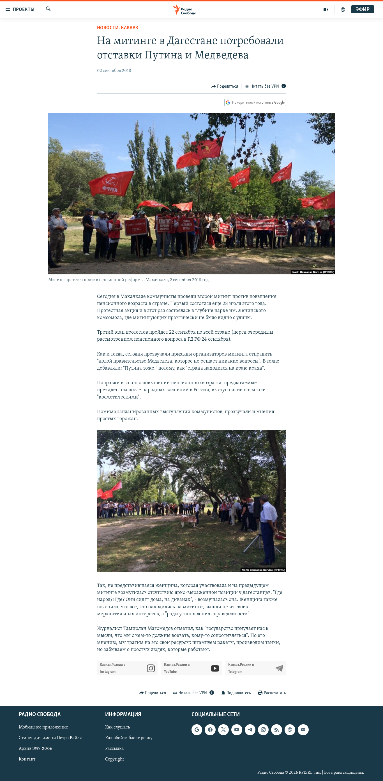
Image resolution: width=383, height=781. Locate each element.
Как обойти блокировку (129, 738)
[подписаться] (303, 730)
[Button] (224, 86)
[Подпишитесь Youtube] (236, 730)
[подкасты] (342, 9)
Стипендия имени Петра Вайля (50, 738)
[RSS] (276, 730)
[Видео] (325, 9)
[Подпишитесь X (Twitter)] (223, 730)
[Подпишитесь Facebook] (210, 730)
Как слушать (117, 727)
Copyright (114, 759)
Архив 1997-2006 (35, 749)
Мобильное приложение (43, 727)
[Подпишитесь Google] (197, 730)
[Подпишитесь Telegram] (250, 730)
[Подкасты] (290, 730)
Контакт (27, 759)
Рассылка (114, 749)
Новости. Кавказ (117, 28)
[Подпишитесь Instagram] (263, 730)
